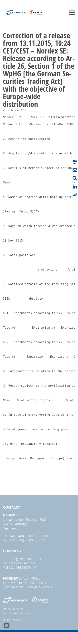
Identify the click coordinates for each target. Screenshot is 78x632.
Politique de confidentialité (19, 613)
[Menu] (72, 13)
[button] (6, 625)
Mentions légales (13, 609)
